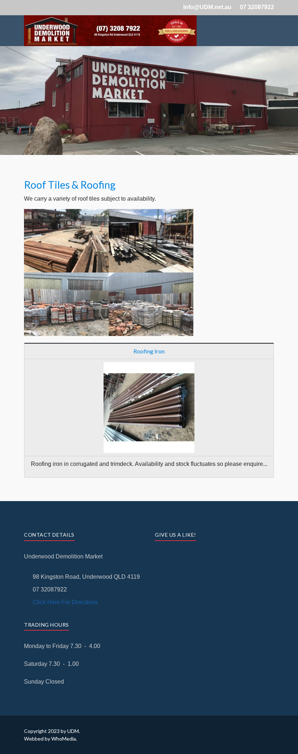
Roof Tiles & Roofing (70, 185)
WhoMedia (63, 738)
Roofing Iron (149, 351)
